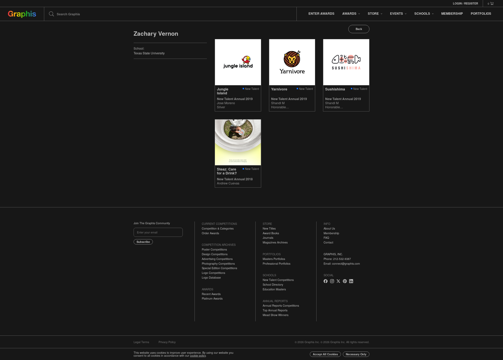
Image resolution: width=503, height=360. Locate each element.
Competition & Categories (218, 228)
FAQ (326, 238)
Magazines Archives (275, 242)
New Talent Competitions (278, 280)
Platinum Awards (212, 298)
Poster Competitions (214, 249)
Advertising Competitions (217, 259)
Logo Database (211, 277)
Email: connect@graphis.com (342, 263)
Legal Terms (141, 342)
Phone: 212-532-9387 (337, 259)
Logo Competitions (213, 273)
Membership (331, 233)
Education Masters (274, 289)
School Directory (273, 284)
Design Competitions (215, 254)
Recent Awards (211, 294)
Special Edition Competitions (219, 268)
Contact (328, 242)
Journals (268, 238)
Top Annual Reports (275, 310)
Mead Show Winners (275, 315)
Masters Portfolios (274, 259)
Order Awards (210, 233)
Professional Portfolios (276, 263)
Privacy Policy (167, 342)
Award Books (271, 233)
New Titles (269, 228)
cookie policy (198, 355)
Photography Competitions (218, 263)
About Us (329, 228)
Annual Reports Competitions (281, 305)
